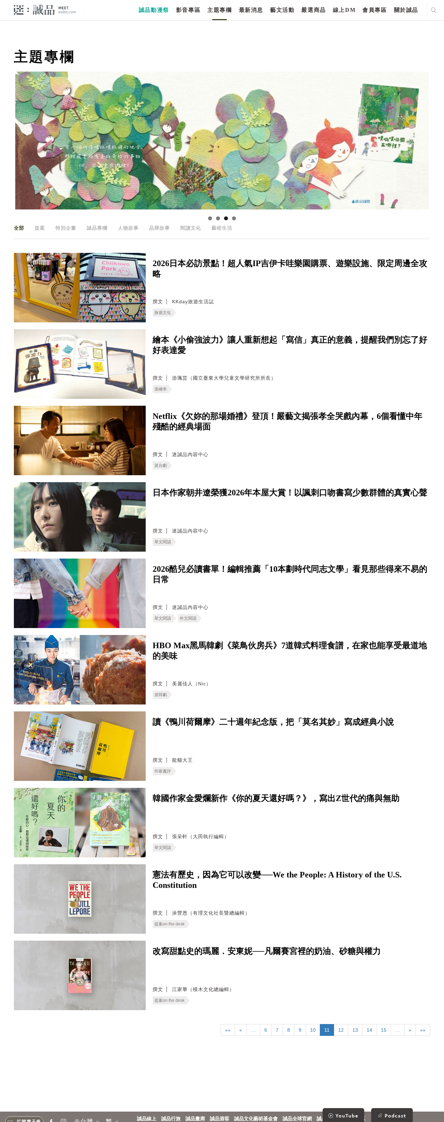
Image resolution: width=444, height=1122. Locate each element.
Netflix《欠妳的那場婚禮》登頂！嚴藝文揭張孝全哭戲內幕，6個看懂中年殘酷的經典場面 (287, 421)
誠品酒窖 (219, 1118)
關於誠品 (406, 10)
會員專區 (374, 10)
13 (355, 1030)
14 (369, 1030)
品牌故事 (159, 228)
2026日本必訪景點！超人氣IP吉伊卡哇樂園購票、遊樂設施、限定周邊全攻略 (290, 268)
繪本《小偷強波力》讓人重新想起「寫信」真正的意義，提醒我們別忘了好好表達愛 (290, 345)
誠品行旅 (171, 1118)
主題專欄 (219, 10)
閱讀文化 (190, 228)
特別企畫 (66, 228)
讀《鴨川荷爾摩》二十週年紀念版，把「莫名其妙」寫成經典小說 (273, 721)
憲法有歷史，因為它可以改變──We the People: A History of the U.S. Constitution (277, 880)
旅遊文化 (162, 312)
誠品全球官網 (297, 1118)
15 (383, 1030)
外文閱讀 (188, 618)
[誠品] (45, 9)
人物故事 (128, 228)
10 (313, 1030)
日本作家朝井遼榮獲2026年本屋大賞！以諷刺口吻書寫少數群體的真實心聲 (290, 492)
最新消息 (251, 10)
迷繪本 (160, 389)
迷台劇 (160, 465)
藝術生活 (222, 228)
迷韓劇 (160, 694)
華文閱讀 (162, 541)
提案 (40, 228)
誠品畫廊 (195, 1118)
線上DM (344, 10)
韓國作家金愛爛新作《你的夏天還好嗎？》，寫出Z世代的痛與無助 (276, 798)
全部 (19, 228)
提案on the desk (169, 924)
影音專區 (188, 10)
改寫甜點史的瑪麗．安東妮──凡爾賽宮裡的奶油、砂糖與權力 (267, 951)
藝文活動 (282, 10)
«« (228, 1030)
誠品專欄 (97, 228)
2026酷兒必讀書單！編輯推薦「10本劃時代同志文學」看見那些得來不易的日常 (290, 574)
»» (423, 1030)
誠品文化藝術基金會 (256, 1118)
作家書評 (162, 771)
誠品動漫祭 (154, 10)
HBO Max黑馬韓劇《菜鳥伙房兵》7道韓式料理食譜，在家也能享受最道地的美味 (290, 650)
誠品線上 (146, 1118)
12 (341, 1030)
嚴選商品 (313, 10)
